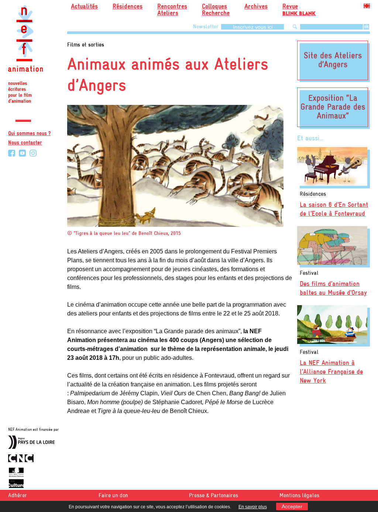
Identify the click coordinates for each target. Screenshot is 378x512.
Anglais (367, 7)
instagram (33, 153)
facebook (11, 153)
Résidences (127, 7)
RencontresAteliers (172, 10)
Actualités (84, 7)
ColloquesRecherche (216, 10)
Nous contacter (25, 143)
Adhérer (17, 495)
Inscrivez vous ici (252, 27)
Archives (256, 7)
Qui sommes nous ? (29, 133)
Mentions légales (299, 495)
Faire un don (113, 495)
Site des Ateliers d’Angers (333, 60)
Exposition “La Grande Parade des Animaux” (332, 107)
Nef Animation (25, 55)
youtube (22, 153)
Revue (299, 9)
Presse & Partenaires (213, 495)
